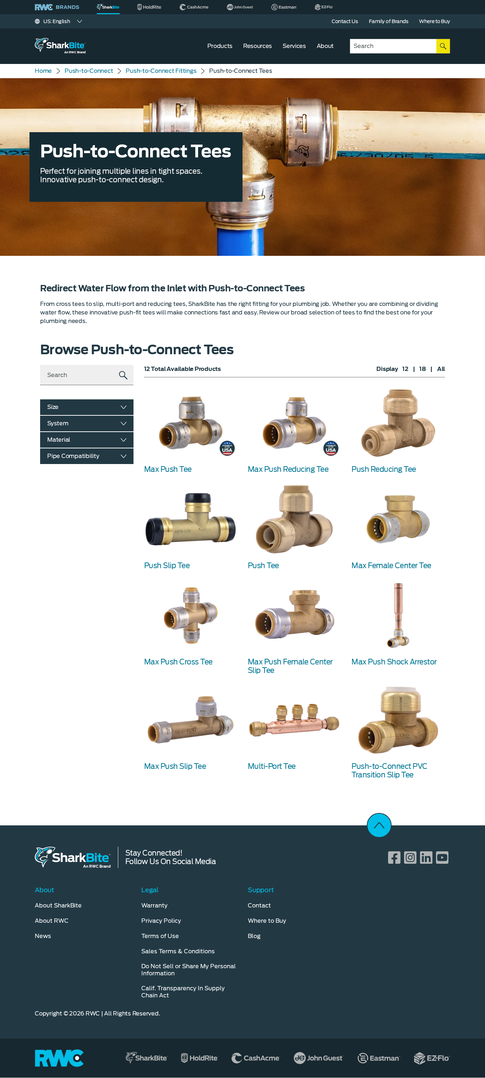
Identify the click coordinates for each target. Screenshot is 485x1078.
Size (53, 407)
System (58, 423)
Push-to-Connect (89, 71)
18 (422, 369)
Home (43, 71)
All (441, 369)
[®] (108, 7)
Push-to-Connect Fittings (161, 71)
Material (58, 439)
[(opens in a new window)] (149, 7)
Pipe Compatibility (73, 456)
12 (405, 369)
